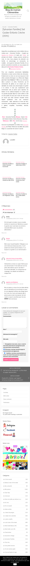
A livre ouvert (16, 479)
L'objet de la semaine (16, 515)
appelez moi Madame (12, 282)
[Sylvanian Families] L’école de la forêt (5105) (20, 180)
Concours (16, 496)
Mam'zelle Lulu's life (16, 529)
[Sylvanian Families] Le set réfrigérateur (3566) (8, 194)
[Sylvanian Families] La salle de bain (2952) (21, 164)
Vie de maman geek (16, 549)
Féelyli (24, 55)
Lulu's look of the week (16, 522)
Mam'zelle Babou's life (16, 525)
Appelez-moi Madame (8, 55)
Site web (5, 339)
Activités (5, 392)
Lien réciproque (9, 212)
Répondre (4, 232)
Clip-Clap (16, 492)
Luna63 (5, 46)
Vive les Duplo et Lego (16, 552)
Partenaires (6, 402)
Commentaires (9, 209)
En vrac (16, 502)
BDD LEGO (6, 395)
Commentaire (7, 316)
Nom (5, 329)
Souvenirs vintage (16, 535)
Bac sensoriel (16, 486)
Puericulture (16, 532)
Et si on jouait (16, 505)
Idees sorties (16, 509)
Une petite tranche (16, 545)
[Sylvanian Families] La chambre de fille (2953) (8, 179)
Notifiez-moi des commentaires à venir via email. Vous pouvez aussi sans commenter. (14, 354)
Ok (15, 564)
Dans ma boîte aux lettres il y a (16, 499)
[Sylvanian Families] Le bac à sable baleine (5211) (21, 195)
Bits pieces (16, 489)
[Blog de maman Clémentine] (13, 5)
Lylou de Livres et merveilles (14, 258)
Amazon (24, 121)
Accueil (4, 27)
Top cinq (16, 542)
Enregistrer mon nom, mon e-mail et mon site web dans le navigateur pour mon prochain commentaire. (14, 345)
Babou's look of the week (16, 482)
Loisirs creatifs (16, 519)
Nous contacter (7, 399)
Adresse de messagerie (10, 334)
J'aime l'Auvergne (16, 512)
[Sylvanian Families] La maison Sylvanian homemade (8, 165)
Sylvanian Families (12, 27)
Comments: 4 (12, 46)
